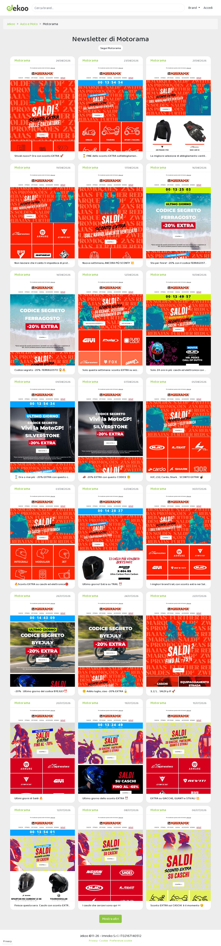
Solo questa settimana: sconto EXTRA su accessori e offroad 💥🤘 (110, 370)
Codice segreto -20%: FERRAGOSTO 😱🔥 (40, 370)
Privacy (7, 941)
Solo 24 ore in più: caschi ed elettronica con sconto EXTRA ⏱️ (178, 370)
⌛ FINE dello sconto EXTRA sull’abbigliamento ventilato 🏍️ (110, 156)
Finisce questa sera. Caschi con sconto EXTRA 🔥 (42, 905)
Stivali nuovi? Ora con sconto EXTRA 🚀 (38, 156)
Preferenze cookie (121, 940)
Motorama (22, 60)
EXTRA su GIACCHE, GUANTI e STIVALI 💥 (174, 798)
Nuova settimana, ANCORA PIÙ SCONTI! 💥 (108, 263)
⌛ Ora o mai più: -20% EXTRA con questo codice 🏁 (42, 477)
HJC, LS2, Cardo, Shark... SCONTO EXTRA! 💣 (176, 477)
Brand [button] (192, 7)
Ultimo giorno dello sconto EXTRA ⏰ (105, 798)
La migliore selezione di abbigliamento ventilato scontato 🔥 (178, 156)
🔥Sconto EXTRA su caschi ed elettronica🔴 (41, 584)
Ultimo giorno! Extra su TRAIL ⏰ (102, 584)
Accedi (208, 7)
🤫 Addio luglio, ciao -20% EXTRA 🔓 (104, 691)
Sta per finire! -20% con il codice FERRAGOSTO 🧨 (178, 263)
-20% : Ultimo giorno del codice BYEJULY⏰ (40, 691)
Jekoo (11, 23)
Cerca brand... (41, 14)
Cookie (103, 940)
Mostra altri (110, 918)
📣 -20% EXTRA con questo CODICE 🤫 (106, 477)
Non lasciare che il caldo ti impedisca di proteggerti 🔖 (42, 263)
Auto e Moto (29, 23)
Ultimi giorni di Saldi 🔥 (28, 798)
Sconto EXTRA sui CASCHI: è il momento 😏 (177, 905)
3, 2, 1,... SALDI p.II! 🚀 (162, 691)
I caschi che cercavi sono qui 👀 (101, 905)
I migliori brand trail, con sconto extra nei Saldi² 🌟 (178, 584)
